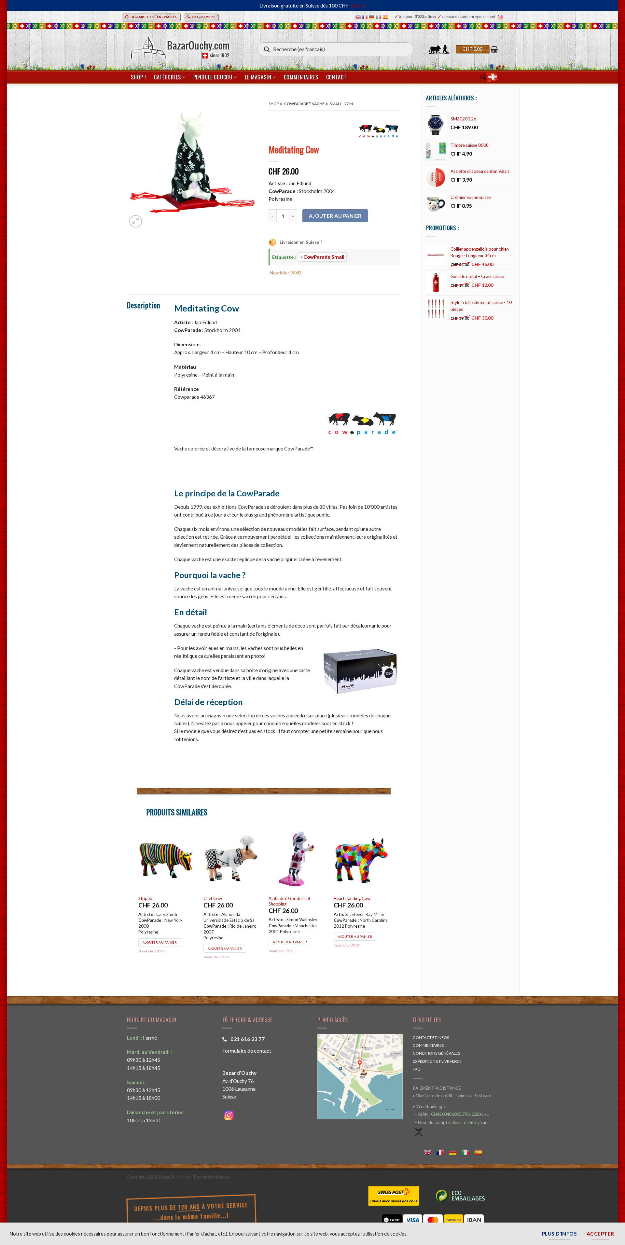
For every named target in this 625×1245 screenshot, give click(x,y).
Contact (336, 77)
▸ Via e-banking (428, 1106)
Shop (274, 103)
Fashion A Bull (347, 898)
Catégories (167, 77)
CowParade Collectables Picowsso (161, 901)
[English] (358, 17)
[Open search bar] (483, 77)
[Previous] (137, 903)
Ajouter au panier (335, 216)
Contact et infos (431, 1037)
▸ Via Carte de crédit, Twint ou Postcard (452, 1095)
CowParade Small (323, 257)
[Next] (390, 903)
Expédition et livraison (437, 1061)
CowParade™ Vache (304, 103)
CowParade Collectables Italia (226, 901)
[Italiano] (379, 17)
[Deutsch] (372, 17)
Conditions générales (436, 1053)
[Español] (386, 17)
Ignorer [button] (357, 5)
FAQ (417, 1069)
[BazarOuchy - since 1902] (179, 46)
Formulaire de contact (246, 1050)
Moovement (280, 898)
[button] (477, 49)
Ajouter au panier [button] (160, 936)
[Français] (365, 17)
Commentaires (301, 77)
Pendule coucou (212, 77)
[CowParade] (379, 131)
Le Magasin (258, 77)
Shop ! (138, 77)
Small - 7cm (341, 103)
